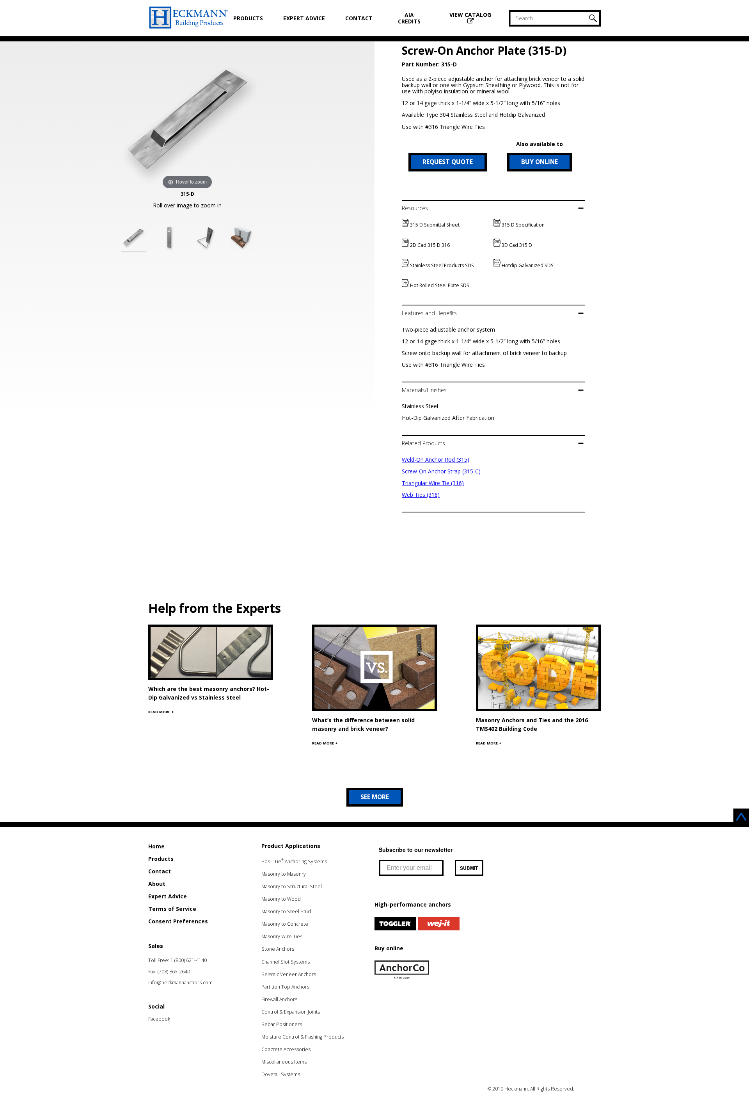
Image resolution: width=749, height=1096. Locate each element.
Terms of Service (172, 908)
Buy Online (539, 161)
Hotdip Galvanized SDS (527, 265)
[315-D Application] (241, 238)
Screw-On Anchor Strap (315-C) (441, 471)
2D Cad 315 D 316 (429, 245)
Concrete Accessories (286, 1049)
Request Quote (447, 161)
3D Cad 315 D (516, 245)
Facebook (159, 1019)
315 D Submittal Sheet (434, 224)
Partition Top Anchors (285, 987)
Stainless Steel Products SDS (441, 265)
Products (248, 18)
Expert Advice (304, 18)
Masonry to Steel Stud (286, 911)
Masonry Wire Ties (281, 936)
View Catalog (470, 14)
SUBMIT (469, 867)
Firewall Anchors (279, 999)
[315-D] (133, 238)
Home (156, 846)
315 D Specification (523, 224)
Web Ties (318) (421, 494)
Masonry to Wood (281, 899)
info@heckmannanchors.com (180, 982)
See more (374, 797)
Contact (359, 18)
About (156, 883)
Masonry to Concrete (284, 924)
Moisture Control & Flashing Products (302, 1037)
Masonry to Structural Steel (291, 886)
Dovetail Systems (280, 1074)
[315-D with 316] (205, 238)
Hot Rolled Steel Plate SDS (439, 285)
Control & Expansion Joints (290, 1012)
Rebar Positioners (281, 1024)
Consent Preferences (178, 921)
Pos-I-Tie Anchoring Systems (294, 861)
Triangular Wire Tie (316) (433, 483)
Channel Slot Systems (285, 962)
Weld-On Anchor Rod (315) (435, 459)
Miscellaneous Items (284, 1062)
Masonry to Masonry (283, 874)
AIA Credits (409, 18)
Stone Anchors (277, 949)
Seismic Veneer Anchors (288, 974)
